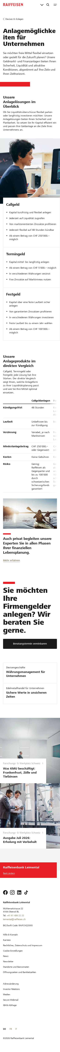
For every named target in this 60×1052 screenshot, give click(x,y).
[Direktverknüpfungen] (42, 4)
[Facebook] (5, 892)
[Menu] (55, 4)
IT (16, 1029)
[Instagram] (12, 892)
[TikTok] (26, 892)
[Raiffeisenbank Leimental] (13, 4)
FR (11, 1029)
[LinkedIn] (19, 892)
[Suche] (48, 4)
